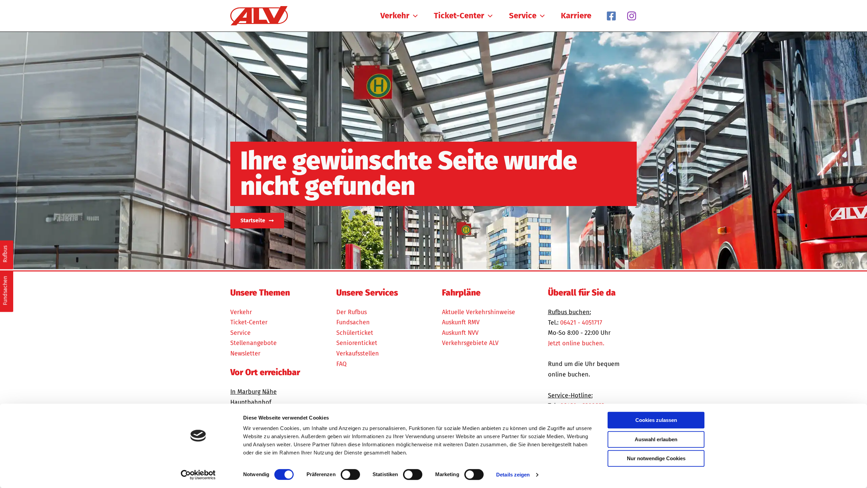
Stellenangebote (253, 343)
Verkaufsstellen (357, 353)
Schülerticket (354, 333)
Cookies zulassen (656, 420)
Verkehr (241, 312)
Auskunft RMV (461, 322)
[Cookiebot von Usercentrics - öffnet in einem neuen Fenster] (198, 475)
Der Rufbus (351, 312)
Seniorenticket (356, 343)
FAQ (341, 364)
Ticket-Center (249, 322)
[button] (413, 15)
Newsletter (245, 353)
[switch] (350, 474)
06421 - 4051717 (581, 322)
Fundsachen (353, 322)
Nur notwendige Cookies (656, 458)
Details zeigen (513, 474)
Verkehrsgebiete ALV (470, 343)
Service (240, 333)
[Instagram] (632, 16)
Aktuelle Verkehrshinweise (478, 312)
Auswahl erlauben (656, 439)
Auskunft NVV (460, 333)
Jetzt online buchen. (576, 343)
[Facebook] (611, 16)
